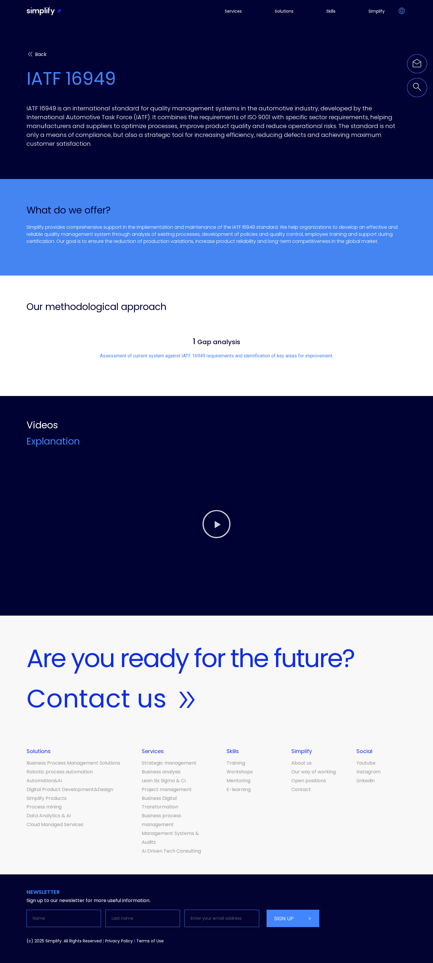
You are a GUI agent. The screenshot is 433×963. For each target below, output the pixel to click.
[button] (401, 11)
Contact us (96, 698)
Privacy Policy (119, 941)
